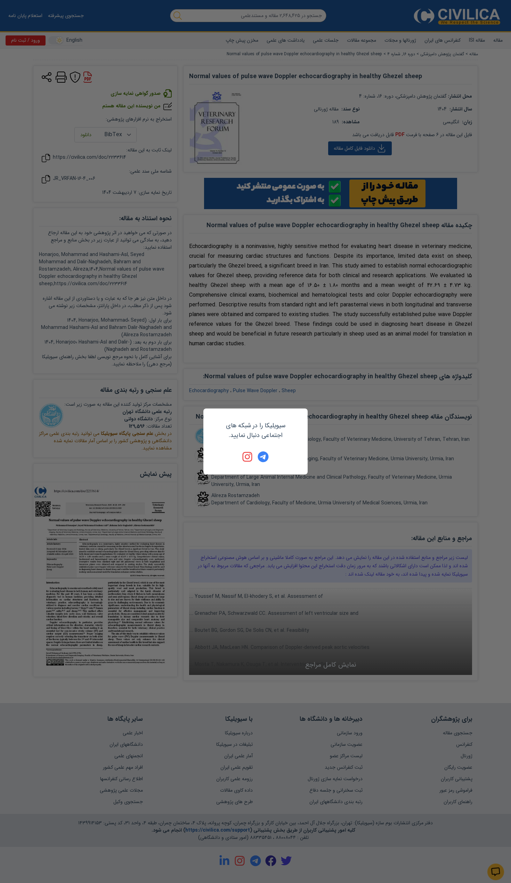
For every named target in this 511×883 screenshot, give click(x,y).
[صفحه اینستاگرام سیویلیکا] (247, 456)
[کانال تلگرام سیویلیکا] (263, 456)
